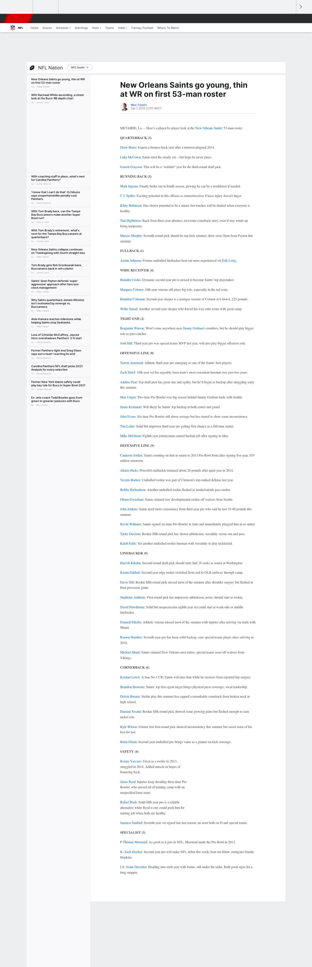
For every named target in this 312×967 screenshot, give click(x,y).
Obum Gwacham (131, 499)
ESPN (18, 18)
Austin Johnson (130, 260)
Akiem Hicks (129, 470)
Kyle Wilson (128, 726)
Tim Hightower (130, 220)
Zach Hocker (133, 851)
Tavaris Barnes (130, 480)
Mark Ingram (129, 186)
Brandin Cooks (130, 279)
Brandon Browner (132, 686)
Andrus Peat (128, 382)
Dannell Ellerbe (130, 622)
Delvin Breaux (130, 696)
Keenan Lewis (130, 677)
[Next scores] (300, 7)
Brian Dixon (128, 741)
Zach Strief (127, 372)
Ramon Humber (131, 637)
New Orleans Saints (208, 128)
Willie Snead (128, 308)
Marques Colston (131, 289)
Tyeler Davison (130, 533)
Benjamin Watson (132, 328)
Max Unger (128, 397)
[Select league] (20, 7)
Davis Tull (127, 582)
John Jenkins (128, 509)
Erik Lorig (229, 260)
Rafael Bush (128, 802)
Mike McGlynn (130, 435)
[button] (291, 18)
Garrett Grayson (131, 166)
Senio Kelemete (130, 407)
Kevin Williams (130, 524)
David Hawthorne (132, 607)
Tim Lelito (127, 426)
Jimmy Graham (193, 328)
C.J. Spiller (127, 195)
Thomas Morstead (135, 842)
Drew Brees (128, 147)
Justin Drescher (136, 866)
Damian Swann (130, 711)
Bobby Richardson (132, 489)
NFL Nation (50, 67)
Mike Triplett (139, 105)
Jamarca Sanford (131, 822)
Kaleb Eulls (128, 543)
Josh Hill (126, 343)
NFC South (77, 67)
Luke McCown (130, 157)
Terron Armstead (131, 362)
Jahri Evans (128, 416)
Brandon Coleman (132, 299)
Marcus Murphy (131, 235)
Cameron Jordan (131, 455)
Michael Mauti (130, 652)
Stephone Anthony (132, 597)
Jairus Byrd (127, 781)
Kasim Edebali (130, 572)
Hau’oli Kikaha (130, 563)
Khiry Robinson (131, 205)
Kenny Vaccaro (130, 761)
